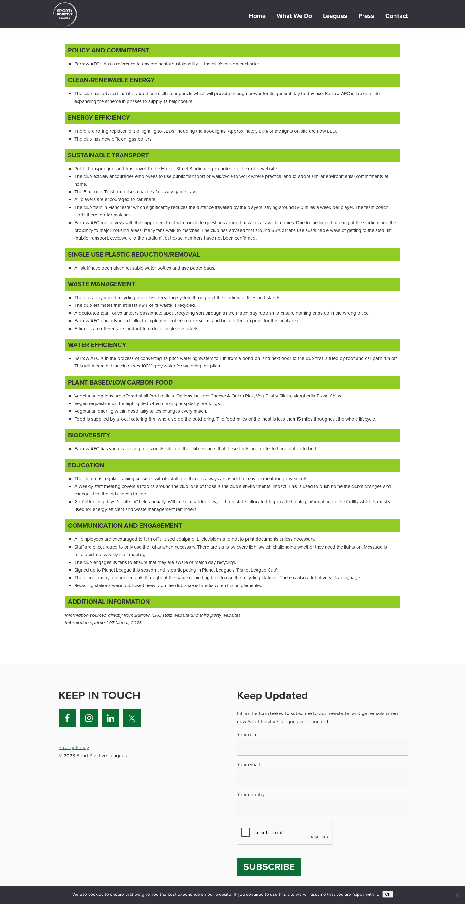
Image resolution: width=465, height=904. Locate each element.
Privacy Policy (74, 747)
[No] (457, 895)
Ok (387, 894)
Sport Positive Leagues (65, 14)
